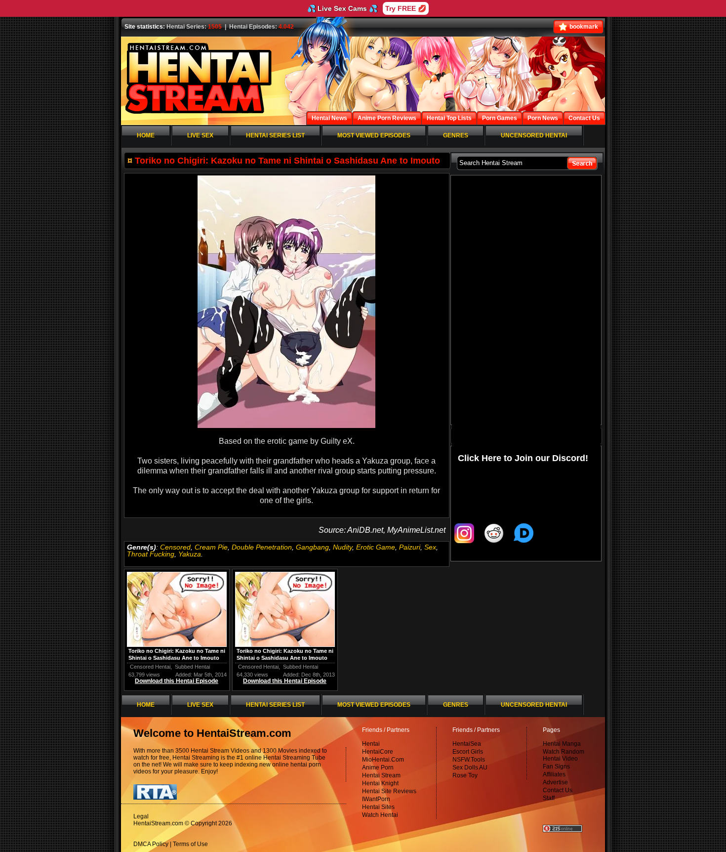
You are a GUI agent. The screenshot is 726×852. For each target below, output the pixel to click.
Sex (430, 547)
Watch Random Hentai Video (563, 755)
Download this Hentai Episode (176, 681)
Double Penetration (262, 547)
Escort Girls (467, 751)
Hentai (371, 743)
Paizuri (409, 547)
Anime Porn (378, 767)
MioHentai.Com (383, 759)
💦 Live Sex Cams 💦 (342, 8)
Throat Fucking (150, 554)
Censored (175, 547)
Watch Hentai (380, 814)
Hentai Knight (380, 783)
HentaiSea (466, 743)
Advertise (555, 782)
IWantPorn (376, 799)
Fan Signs (556, 766)
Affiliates (554, 774)
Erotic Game (375, 547)
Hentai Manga (562, 743)
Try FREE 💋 (405, 8)
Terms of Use (190, 844)
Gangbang (312, 547)
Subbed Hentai (192, 667)
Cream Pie (211, 547)
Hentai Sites (378, 807)
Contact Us (557, 790)
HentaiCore (377, 751)
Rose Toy (465, 775)
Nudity (342, 547)
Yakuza (189, 554)
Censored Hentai (150, 667)
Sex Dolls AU (469, 767)
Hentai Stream (381, 775)
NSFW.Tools (468, 759)
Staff (549, 798)
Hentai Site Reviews (389, 791)
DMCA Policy (150, 844)
